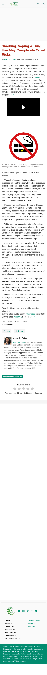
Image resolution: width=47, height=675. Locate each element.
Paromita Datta (10, 59)
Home (7, 620)
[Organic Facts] (14, 4)
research (18, 317)
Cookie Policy (10, 635)
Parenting (32, 623)
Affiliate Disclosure (12, 638)
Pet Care (31, 626)
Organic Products (34, 620)
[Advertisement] (23, 501)
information (30, 314)
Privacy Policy (10, 632)
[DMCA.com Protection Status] (7, 324)
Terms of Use (10, 629)
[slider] (23, 388)
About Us (8, 623)
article (37, 77)
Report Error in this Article (12, 376)
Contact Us (9, 626)
